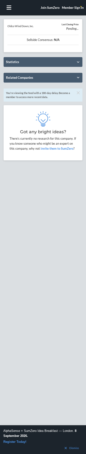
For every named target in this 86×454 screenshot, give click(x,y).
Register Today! (14, 442)
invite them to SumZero (56, 148)
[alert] (43, 439)
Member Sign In (73, 8)
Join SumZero (50, 8)
